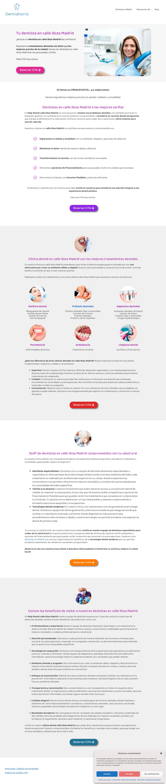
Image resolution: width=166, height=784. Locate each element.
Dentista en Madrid (124, 9)
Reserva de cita (143, 9)
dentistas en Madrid (34, 539)
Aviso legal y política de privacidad (124, 779)
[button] (161, 753)
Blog (157, 9)
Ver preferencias (151, 774)
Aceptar (107, 774)
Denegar (129, 774)
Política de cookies (104, 779)
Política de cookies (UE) (16, 773)
